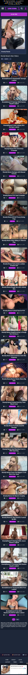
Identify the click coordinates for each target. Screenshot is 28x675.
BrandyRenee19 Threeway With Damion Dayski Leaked (14, 565)
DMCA (21, 662)
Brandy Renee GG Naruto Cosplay (14, 496)
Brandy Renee (12, 82)
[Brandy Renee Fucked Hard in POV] (14, 301)
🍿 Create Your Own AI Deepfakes (14, 2)
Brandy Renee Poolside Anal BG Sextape (14, 426)
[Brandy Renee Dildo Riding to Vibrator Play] (14, 231)
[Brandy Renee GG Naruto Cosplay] (14, 487)
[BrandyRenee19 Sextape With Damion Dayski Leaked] (14, 93)
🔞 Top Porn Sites (6, 654)
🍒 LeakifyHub (20, 1)
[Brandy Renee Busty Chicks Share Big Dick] (14, 370)
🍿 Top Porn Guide (16, 654)
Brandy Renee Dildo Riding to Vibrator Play (14, 241)
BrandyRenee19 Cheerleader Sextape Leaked (14, 79)
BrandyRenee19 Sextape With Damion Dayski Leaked (14, 103)
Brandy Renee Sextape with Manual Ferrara (14, 173)
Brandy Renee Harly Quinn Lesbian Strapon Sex (14, 264)
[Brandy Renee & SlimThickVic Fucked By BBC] (14, 508)
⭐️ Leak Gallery (19, 3)
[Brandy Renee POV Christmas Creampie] (14, 139)
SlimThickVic (12, 521)
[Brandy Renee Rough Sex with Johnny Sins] (14, 278)
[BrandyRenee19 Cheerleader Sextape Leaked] (14, 69)
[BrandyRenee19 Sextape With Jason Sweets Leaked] (14, 532)
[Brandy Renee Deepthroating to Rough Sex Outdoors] (14, 323)
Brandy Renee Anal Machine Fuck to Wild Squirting (14, 450)
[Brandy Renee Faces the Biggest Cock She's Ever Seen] (14, 463)
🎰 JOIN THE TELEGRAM (9, 1)
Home (6, 659)
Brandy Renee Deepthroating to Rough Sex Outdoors (14, 333)
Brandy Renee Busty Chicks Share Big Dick (14, 379)
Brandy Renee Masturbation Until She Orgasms (14, 356)
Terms (15, 662)
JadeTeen (12, 221)
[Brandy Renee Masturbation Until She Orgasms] (14, 346)
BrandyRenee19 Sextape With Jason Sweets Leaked (14, 541)
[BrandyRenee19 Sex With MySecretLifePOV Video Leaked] (14, 602)
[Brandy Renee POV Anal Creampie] (14, 186)
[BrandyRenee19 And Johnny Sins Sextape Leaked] (14, 116)
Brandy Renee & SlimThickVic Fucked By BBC (14, 518)
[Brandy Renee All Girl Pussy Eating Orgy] (14, 208)
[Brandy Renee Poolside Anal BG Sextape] (14, 416)
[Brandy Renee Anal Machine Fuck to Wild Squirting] (14, 440)
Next (17, 619)
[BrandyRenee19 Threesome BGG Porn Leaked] (14, 578)
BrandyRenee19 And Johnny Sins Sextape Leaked (14, 126)
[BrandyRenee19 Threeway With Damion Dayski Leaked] (14, 555)
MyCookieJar (12, 383)
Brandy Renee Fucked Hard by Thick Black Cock (14, 403)
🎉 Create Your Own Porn (14, 4)
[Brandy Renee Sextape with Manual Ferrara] (14, 163)
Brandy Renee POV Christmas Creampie (14, 149)
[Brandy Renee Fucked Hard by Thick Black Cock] (14, 393)
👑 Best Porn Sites (9, 3)
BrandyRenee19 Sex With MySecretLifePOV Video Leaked (14, 611)
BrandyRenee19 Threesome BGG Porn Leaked (14, 588)
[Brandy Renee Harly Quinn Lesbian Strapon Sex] (14, 255)
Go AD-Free (14, 14)
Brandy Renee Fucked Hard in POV (14, 310)
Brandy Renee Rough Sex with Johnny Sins (14, 288)
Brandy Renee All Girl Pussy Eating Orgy (14, 218)
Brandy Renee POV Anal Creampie (14, 195)
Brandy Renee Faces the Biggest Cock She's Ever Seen (14, 473)
